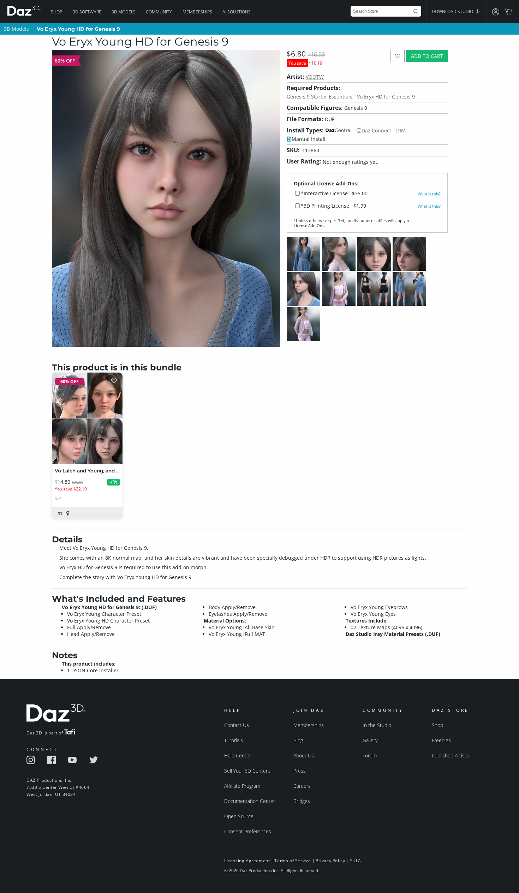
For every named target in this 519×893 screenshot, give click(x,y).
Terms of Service (292, 861)
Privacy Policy (330, 861)
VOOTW (315, 76)
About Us (303, 755)
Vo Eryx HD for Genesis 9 (386, 96)
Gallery (370, 740)
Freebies (441, 740)
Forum (370, 755)
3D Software (87, 12)
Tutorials (233, 740)
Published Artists (450, 755)
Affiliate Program (242, 785)
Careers (302, 785)
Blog (298, 740)
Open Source (238, 816)
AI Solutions (236, 12)
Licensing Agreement (247, 861)
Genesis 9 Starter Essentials (319, 96)
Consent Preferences (247, 831)
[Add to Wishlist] (397, 56)
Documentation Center (249, 801)
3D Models (124, 12)
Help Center (237, 755)
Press (299, 770)
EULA (355, 861)
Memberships (197, 12)
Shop (56, 12)
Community (159, 12)
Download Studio (453, 11)
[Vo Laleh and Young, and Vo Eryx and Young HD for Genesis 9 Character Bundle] (87, 418)
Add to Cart (427, 56)
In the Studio (377, 725)
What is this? (429, 193)
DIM (401, 130)
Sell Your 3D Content (247, 770)
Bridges (301, 801)
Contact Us (236, 725)
